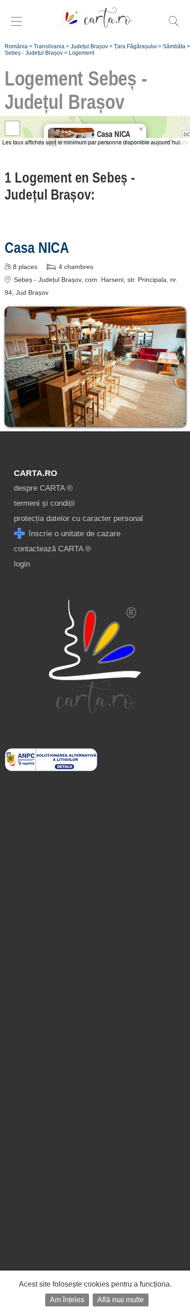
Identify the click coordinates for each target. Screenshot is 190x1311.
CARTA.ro (35, 473)
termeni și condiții (44, 503)
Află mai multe (120, 1300)
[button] (140, 129)
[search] (173, 26)
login (22, 564)
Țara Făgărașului (135, 46)
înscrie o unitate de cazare (73, 533)
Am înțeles (67, 1300)
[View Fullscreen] (12, 128)
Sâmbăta (174, 46)
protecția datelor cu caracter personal (78, 518)
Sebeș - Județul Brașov (34, 53)
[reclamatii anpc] (51, 769)
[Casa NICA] (95, 420)
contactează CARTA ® (52, 548)
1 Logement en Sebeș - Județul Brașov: (70, 186)
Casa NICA (37, 247)
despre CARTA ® (43, 488)
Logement (81, 53)
